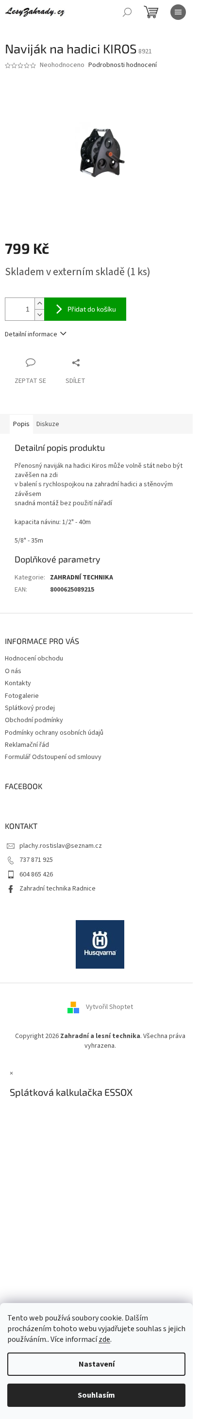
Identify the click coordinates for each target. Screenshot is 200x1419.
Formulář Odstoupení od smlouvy (53, 757)
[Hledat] (127, 12)
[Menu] (178, 12)
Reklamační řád (27, 745)
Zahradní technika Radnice (57, 888)
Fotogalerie (22, 696)
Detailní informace (31, 334)
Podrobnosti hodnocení (122, 65)
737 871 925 (36, 860)
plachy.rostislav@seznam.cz (60, 846)
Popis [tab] (21, 424)
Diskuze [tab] (47, 424)
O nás (13, 671)
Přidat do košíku (91, 309)
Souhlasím (96, 1395)
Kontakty (18, 683)
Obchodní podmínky (34, 720)
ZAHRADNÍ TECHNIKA (81, 577)
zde (104, 1339)
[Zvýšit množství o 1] (39, 303)
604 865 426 (36, 874)
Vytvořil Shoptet (109, 1007)
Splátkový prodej (30, 708)
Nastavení (97, 1364)
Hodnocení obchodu (34, 658)
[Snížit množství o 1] (39, 314)
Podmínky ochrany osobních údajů (54, 733)
